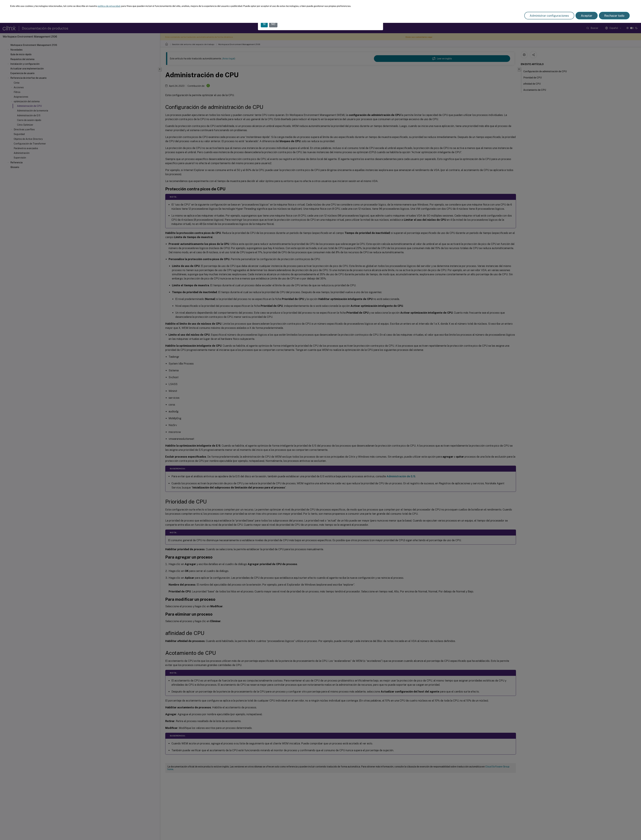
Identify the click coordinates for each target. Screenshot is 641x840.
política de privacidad (109, 6)
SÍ (264, 24)
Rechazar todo (614, 15)
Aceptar (586, 15)
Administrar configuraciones (549, 15)
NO (273, 24)
